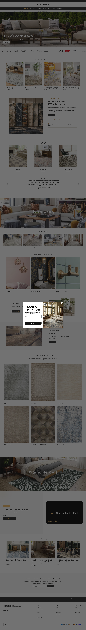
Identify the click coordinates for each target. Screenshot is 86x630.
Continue (33, 323)
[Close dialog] (62, 303)
